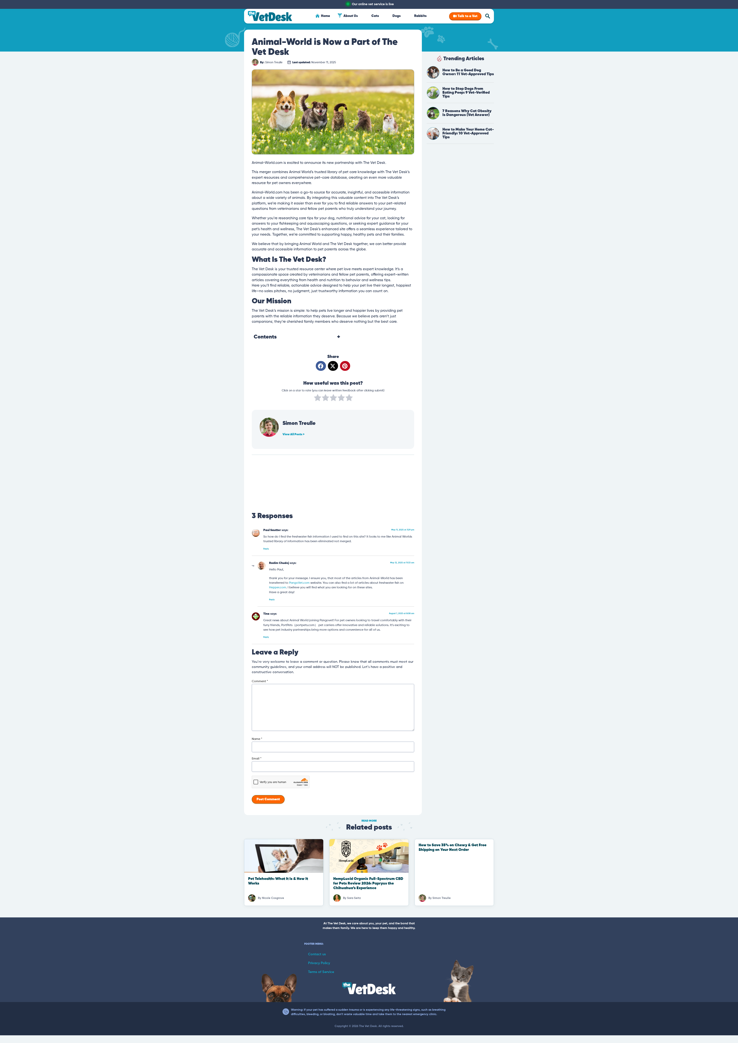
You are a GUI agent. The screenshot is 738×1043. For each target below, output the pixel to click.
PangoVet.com (299, 582)
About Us (350, 16)
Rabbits (420, 16)
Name (257, 739)
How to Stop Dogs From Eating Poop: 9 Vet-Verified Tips (466, 92)
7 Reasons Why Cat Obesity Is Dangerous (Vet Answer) (466, 113)
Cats (375, 16)
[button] (321, 366)
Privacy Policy (319, 963)
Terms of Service (321, 972)
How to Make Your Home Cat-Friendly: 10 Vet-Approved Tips (468, 133)
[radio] (317, 398)
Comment (260, 681)
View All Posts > (293, 434)
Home (325, 16)
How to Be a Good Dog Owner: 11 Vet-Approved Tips (468, 72)
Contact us (317, 954)
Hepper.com (277, 587)
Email (256, 758)
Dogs (396, 16)
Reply (266, 549)
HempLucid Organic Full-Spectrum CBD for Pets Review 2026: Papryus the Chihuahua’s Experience (368, 883)
